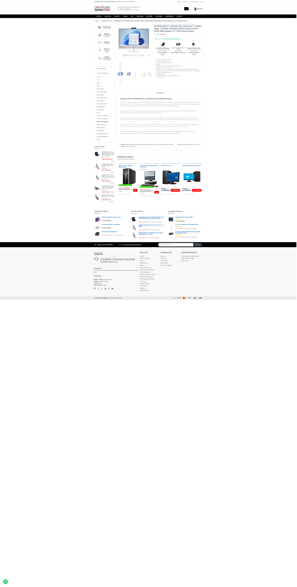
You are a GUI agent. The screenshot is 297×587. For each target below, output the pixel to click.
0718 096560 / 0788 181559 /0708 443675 (114, 1)
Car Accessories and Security (147, 279)
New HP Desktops (130, 146)
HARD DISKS (139, 16)
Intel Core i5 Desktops (102, 118)
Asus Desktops (100, 94)
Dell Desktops (100, 100)
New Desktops (191, 24)
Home (96, 21)
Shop (179, 1)
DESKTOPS (108, 16)
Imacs (98, 112)
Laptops (142, 256)
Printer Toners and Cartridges (147, 269)
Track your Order (194, 1)
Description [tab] (160, 93)
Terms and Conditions (166, 265)
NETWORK (149, 16)
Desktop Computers (106, 21)
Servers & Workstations (102, 136)
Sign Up (198, 244)
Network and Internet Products (147, 274)
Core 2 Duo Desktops (144, 163)
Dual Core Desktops (102, 103)
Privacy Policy (164, 260)
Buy (135, 190)
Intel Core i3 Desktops (102, 115)
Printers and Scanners (145, 267)
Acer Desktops (100, 88)
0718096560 (175, 190)
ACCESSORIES (169, 16)
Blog (202, 1)
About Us (163, 256)
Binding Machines (144, 290)
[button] (118, 24)
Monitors (142, 265)
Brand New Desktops (185, 144)
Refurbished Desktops (102, 133)
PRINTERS (116, 16)
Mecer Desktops (101, 127)
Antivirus (142, 260)
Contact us (185, 1)
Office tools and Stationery (146, 276)
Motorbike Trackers (144, 283)
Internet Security (144, 263)
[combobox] (128, 8)
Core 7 (98, 79)
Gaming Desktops (101, 106)
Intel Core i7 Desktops (182, 24)
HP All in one (194, 144)
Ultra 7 (98, 85)
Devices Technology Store (102, 298)
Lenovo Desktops (101, 124)
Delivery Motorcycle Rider (187, 258)
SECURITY (179, 16)
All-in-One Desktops (158, 24)
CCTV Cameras (143, 285)
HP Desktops (174, 24)
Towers (98, 139)
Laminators (142, 288)
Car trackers (143, 281)
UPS (132, 16)
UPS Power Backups (145, 272)
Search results (164, 263)
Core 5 (98, 77)
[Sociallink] (94, 288)
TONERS (125, 16)
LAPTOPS (98, 16)
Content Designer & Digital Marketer (190, 256)
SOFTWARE (159, 16)
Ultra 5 (98, 83)
